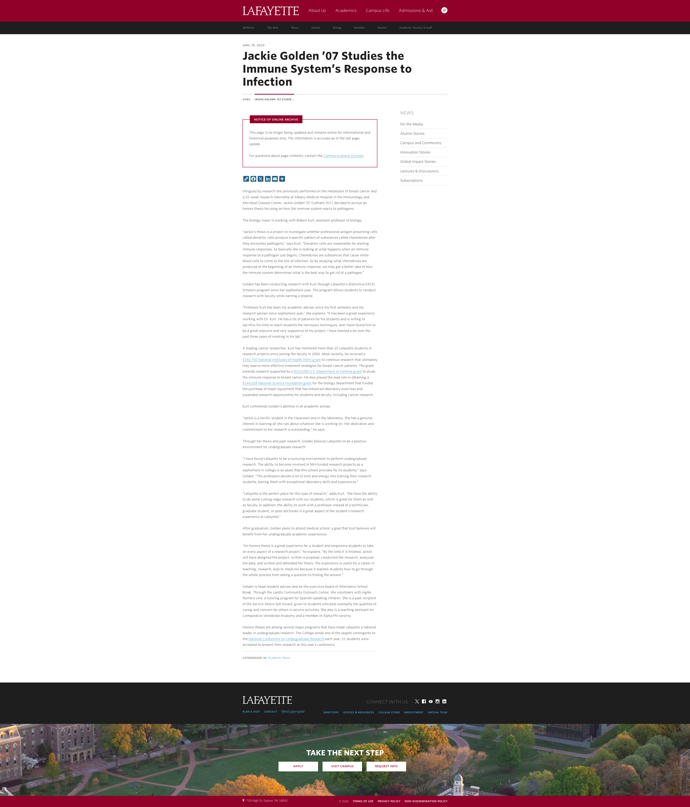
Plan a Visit (251, 711)
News (295, 27)
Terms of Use (363, 801)
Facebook (424, 701)
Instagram (437, 701)
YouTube (431, 701)
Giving (337, 27)
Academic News (279, 657)
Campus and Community (420, 143)
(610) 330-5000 (293, 711)
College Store (389, 712)
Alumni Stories (412, 134)
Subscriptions (411, 180)
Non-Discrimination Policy (426, 801)
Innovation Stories (415, 152)
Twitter (417, 701)
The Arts (272, 27)
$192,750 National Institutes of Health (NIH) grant (282, 360)
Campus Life (377, 10)
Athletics (248, 27)
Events (316, 27)
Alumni (382, 27)
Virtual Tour (437, 712)
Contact (270, 711)
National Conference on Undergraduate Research (286, 639)
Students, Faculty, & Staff (415, 27)
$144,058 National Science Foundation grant (277, 383)
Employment (413, 712)
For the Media (411, 124)
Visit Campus (342, 766)
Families (359, 27)
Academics (345, 10)
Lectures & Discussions (419, 171)
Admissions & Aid (416, 10)
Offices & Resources (358, 712)
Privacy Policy (389, 801)
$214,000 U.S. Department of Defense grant (328, 371)
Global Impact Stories (418, 162)
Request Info (386, 766)
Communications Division (343, 156)
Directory (331, 712)
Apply (298, 766)
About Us (317, 10)
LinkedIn (444, 701)
